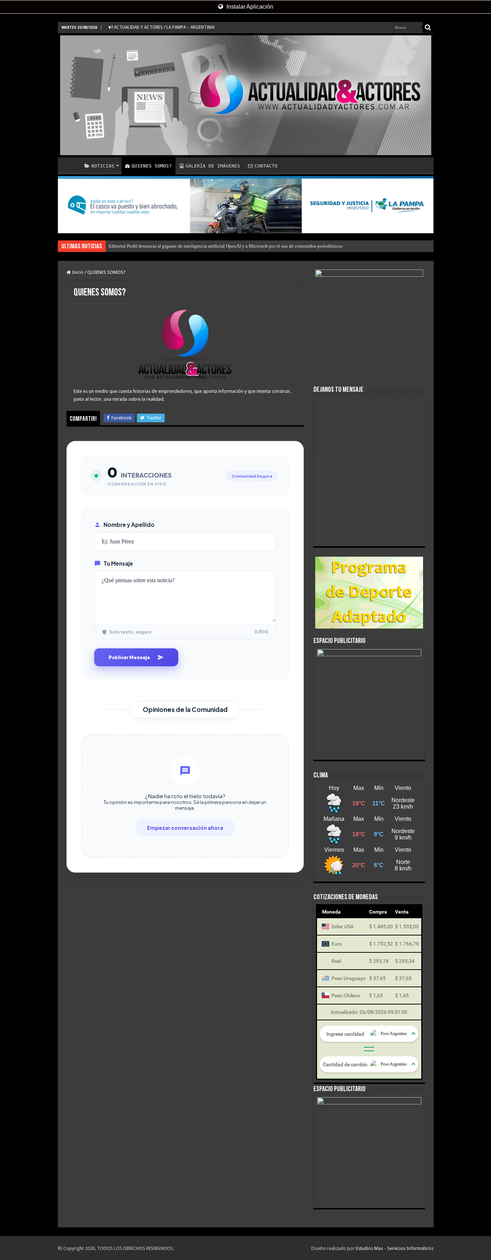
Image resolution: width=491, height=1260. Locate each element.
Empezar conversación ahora (185, 827)
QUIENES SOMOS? (152, 166)
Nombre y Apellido (129, 524)
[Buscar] (428, 27)
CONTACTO (265, 166)
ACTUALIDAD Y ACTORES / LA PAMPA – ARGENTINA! (164, 27)
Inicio (77, 272)
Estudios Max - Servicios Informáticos (394, 1248)
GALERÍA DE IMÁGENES (212, 166)
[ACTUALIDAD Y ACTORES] (245, 95)
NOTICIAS (102, 166)
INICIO (70, 165)
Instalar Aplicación (249, 7)
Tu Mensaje (118, 563)
